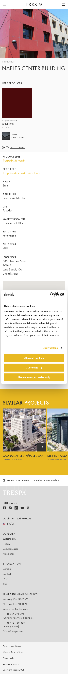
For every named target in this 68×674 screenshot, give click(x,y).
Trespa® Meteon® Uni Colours (21, 173)
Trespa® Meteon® (14, 160)
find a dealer (17, 147)
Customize (32, 367)
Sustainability (9, 538)
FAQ (5, 578)
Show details (50, 348)
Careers (7, 568)
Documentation (10, 548)
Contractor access (11, 663)
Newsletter (8, 553)
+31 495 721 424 (14, 613)
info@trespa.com (14, 631)
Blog (5, 583)
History (6, 543)
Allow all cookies (34, 357)
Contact (7, 573)
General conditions (12, 646)
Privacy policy (9, 657)
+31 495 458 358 (15, 622)
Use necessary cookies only (34, 377)
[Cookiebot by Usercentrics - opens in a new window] (49, 294)
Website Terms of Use (13, 652)
